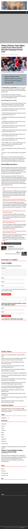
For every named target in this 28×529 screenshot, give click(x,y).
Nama (2, 278)
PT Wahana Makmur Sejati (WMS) (12, 243)
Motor (2, 437)
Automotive (4, 423)
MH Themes (22, 527)
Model (2, 434)
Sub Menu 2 (4, 441)
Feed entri (3, 471)
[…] (9, 196)
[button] (26, 12)
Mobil (2, 432)
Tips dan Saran (4, 443)
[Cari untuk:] (14, 299)
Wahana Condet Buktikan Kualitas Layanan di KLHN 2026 (12, 451)
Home (2, 428)
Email (2, 281)
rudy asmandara (14, 54)
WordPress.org (4, 475)
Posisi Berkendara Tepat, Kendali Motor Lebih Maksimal (13, 373)
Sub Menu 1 (3, 439)
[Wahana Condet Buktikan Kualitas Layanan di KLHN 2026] (14, 448)
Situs (2, 285)
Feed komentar (4, 473)
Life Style (3, 430)
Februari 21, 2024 (6, 54)
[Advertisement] (14, 28)
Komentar (3, 268)
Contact (3, 426)
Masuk (2, 468)
